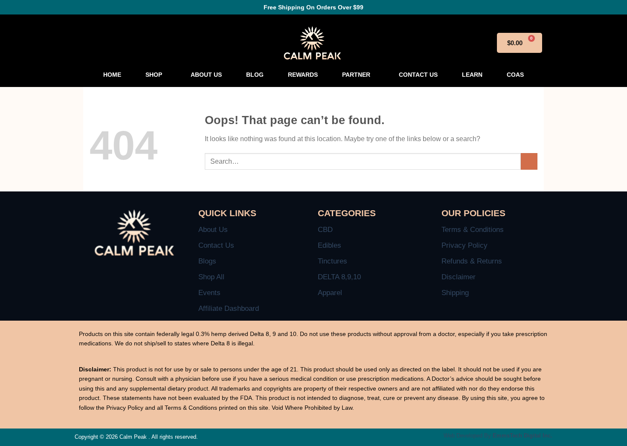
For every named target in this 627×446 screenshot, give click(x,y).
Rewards (303, 74)
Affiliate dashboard (228, 308)
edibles (329, 245)
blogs (207, 261)
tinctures (332, 261)
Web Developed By (498, 435)
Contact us (418, 74)
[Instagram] (144, 265)
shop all (211, 277)
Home (112, 74)
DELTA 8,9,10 (339, 277)
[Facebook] (125, 265)
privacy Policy (464, 245)
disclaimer (458, 277)
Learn (472, 74)
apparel (330, 293)
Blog (255, 74)
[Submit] (529, 161)
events (209, 293)
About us (206, 74)
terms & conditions (472, 230)
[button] (156, 75)
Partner (356, 74)
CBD (325, 230)
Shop (153, 74)
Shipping (455, 293)
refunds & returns (471, 261)
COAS (515, 74)
